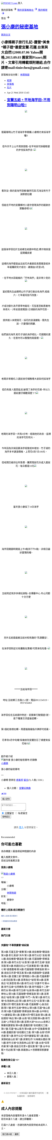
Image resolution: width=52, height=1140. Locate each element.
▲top (3, 793)
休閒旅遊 (24, 74)
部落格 (10, 84)
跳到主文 (5, 35)
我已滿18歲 (7, 1134)
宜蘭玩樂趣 (25, 788)
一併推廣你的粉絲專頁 (9, 921)
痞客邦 (19, 780)
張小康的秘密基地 (19, 26)
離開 (16, 1134)
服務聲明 (31, 1096)
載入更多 (6, 799)
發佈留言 (6, 817)
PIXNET (13, 1093)
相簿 (9, 80)
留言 (26, 780)
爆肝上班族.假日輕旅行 (9, 916)
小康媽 (4, 763)
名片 (9, 87)
